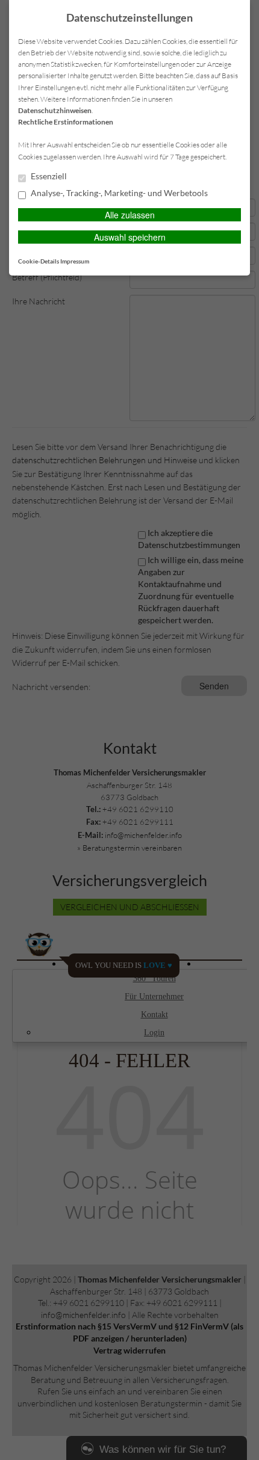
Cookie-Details (38, 261)
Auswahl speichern (130, 237)
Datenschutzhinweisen (55, 110)
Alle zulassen (130, 215)
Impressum (74, 261)
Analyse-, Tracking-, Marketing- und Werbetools (118, 193)
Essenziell (48, 176)
